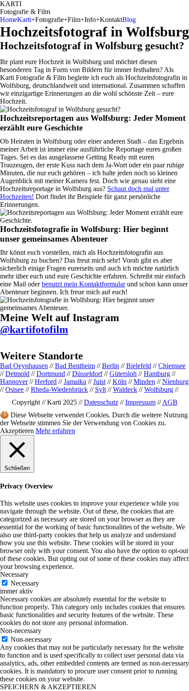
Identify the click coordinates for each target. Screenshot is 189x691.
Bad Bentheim (75, 365)
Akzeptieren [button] (17, 430)
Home (8, 19)
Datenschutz (101, 402)
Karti (24, 19)
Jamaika (75, 381)
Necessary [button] (14, 574)
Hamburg (157, 373)
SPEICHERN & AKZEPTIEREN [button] (48, 687)
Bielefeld (138, 365)
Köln (120, 381)
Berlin (110, 365)
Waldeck (125, 389)
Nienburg (175, 381)
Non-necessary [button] (20, 630)
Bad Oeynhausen (24, 365)
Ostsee (14, 389)
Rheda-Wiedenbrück (59, 389)
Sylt (100, 389)
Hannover (14, 381)
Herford (46, 381)
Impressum (140, 402)
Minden (144, 381)
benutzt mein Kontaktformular (83, 284)
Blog (129, 19)
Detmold (17, 373)
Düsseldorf (87, 373)
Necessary (25, 583)
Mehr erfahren (55, 430)
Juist (99, 381)
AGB (170, 402)
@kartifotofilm (34, 329)
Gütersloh (123, 373)
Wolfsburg (158, 389)
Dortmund (50, 373)
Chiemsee (171, 365)
